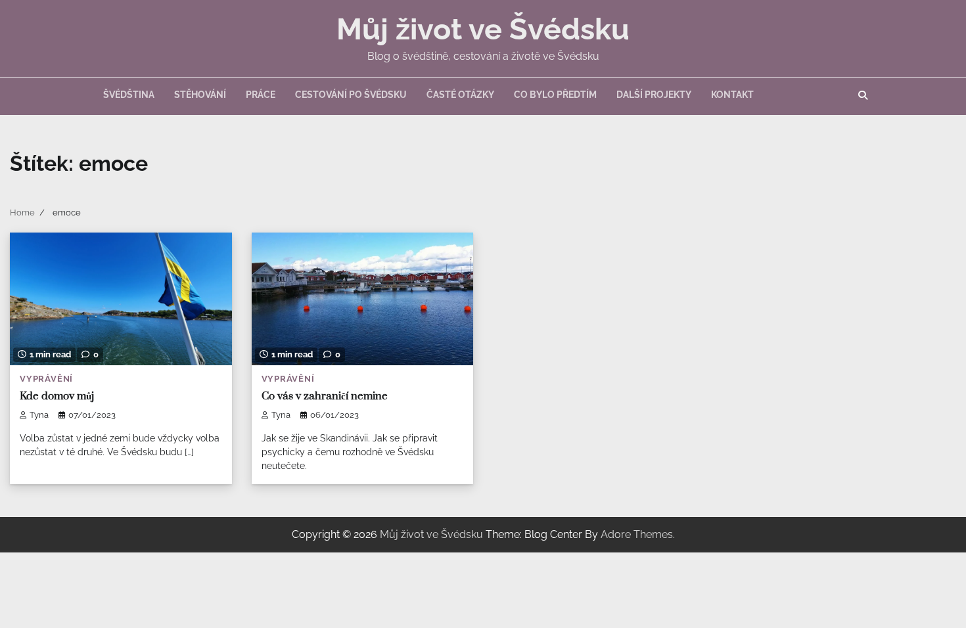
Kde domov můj (57, 396)
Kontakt (732, 94)
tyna (39, 415)
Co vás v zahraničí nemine (325, 396)
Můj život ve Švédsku (483, 29)
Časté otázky (460, 94)
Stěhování (200, 94)
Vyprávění (46, 379)
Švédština (128, 94)
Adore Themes (637, 534)
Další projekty (653, 94)
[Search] (863, 95)
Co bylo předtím (555, 94)
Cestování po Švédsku (351, 94)
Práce (260, 94)
